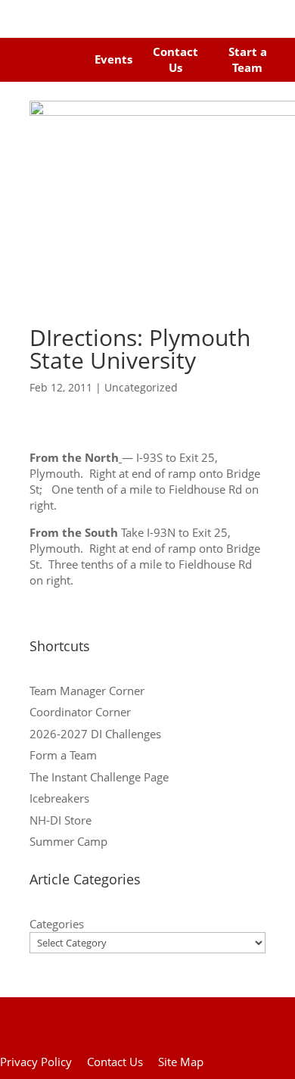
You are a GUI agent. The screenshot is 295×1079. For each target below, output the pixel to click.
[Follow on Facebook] (28, 49)
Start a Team (247, 59)
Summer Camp (68, 841)
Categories (57, 923)
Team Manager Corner (87, 690)
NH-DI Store (61, 820)
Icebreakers (59, 798)
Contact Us (175, 59)
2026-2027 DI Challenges (95, 733)
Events (113, 59)
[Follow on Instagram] (57, 49)
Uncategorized (141, 387)
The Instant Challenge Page (99, 776)
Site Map (180, 1061)
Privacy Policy (36, 1061)
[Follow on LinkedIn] (65, 71)
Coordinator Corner (80, 711)
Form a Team (63, 754)
